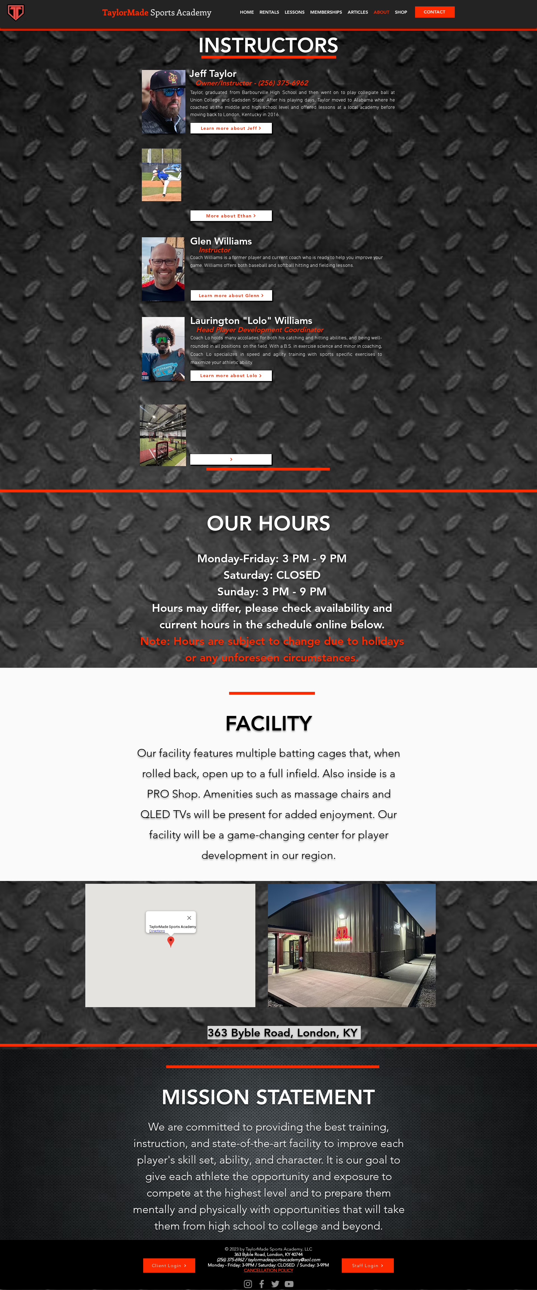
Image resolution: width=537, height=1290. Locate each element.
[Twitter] (275, 1284)
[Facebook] (261, 1284)
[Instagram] (247, 1284)
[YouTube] (289, 1284)
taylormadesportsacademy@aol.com (284, 1259)
